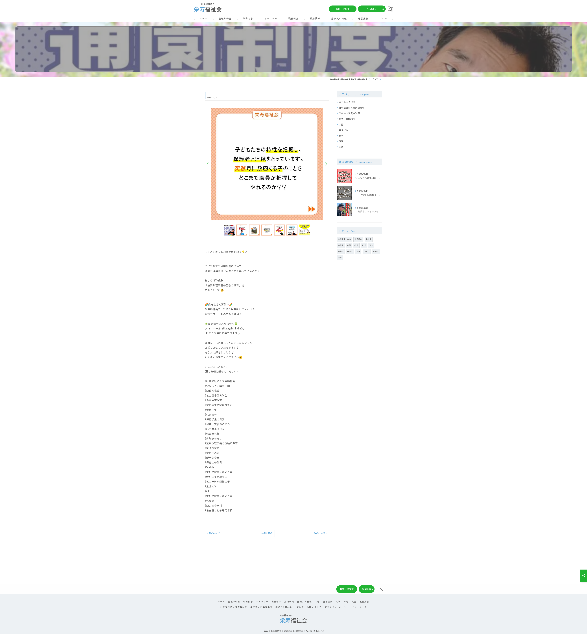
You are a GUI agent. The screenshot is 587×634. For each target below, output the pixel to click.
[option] (267, 164)
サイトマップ (359, 606)
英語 (341, 146)
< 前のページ (213, 533)
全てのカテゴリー (348, 102)
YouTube (371, 8)
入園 (341, 124)
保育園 (340, 245)
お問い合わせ (342, 8)
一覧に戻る (266, 533)
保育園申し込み (344, 239)
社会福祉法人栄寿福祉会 (351, 107)
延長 (339, 257)
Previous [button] (208, 164)
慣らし (366, 251)
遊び (371, 245)
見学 (341, 135)
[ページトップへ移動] (380, 589)
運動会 (340, 251)
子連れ (350, 251)
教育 (356, 245)
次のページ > (320, 533)
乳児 (364, 245)
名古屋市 (358, 239)
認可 (341, 141)
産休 (358, 251)
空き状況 (343, 130)
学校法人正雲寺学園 (349, 113)
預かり (376, 251)
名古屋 (368, 239)
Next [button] (326, 164)
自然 (349, 245)
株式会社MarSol (346, 119)
